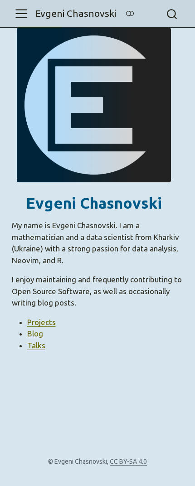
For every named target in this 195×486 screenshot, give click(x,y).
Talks (36, 345)
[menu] (21, 13)
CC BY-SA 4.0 (128, 461)
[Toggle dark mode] (130, 13)
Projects (41, 322)
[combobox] (172, 13)
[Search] (171, 13)
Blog (35, 333)
